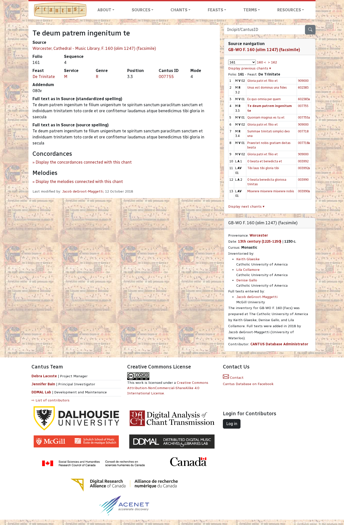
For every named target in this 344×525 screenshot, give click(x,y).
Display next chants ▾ (246, 206)
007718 (303, 131)
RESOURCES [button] (289, 10)
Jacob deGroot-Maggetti (82, 191)
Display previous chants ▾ (249, 68)
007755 (166, 76)
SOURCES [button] (141, 10)
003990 (303, 179)
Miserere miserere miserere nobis (270, 191)
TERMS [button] (250, 10)
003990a (304, 191)
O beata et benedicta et (264, 161)
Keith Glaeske (248, 259)
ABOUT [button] (104, 10)
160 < (261, 62)
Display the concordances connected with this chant (84, 162)
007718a (304, 143)
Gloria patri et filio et (262, 81)
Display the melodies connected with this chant (79, 181)
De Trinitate (43, 76)
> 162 (272, 62)
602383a (304, 99)
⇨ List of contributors (50, 400)
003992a (304, 168)
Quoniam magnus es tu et (266, 117)
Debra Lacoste (44, 376)
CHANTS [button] (178, 10)
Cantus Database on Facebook (248, 384)
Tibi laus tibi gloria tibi (263, 168)
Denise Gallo (246, 280)
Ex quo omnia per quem (264, 99)
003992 (303, 161)
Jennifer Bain (43, 384)
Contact (236, 378)
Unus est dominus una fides (267, 87)
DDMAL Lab (41, 392)
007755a (304, 117)
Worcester (259, 235)
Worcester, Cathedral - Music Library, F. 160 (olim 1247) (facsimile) (94, 48)
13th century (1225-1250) (259, 241)
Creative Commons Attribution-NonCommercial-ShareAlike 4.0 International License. (167, 388)
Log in (231, 423)
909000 (303, 81)
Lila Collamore (248, 270)
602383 (303, 87)
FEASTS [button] (215, 10)
